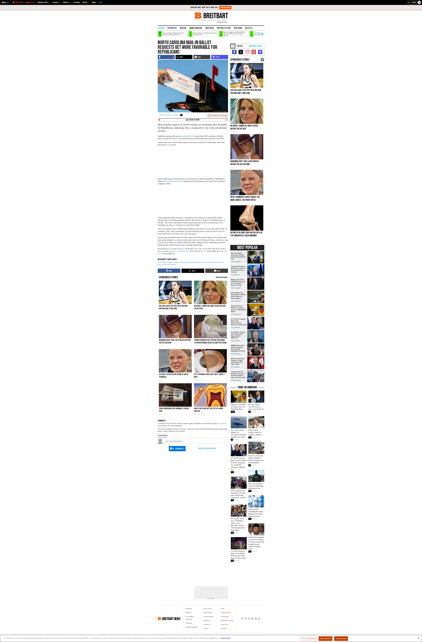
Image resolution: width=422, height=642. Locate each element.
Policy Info (189, 623)
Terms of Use (207, 608)
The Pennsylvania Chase (173, 181)
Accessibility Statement (190, 618)
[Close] (418, 638)
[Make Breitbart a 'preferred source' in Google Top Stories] (217, 115)
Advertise (206, 620)
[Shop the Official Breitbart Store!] (256, 46)
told (210, 220)
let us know (221, 423)
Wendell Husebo (164, 115)
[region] (211, 638)
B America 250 (42, 2)
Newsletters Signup (227, 620)
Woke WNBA (238, 28)
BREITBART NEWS (171, 618)
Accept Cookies (341, 638)
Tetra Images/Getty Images (220, 111)
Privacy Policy (207, 612)
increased (185, 136)
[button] (5, 2)
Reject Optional (325, 638)
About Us (188, 612)
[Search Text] (408, 2)
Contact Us (206, 624)
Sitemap (223, 628)
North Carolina (218, 262)
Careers (205, 628)
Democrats (177, 262)
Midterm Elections (224, 28)
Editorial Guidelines (192, 627)
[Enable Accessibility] (419, 2)
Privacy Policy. (225, 638)
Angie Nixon (209, 28)
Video (94, 2)
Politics (170, 262)
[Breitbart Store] (101, 2)
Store (222, 608)
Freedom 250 (172, 28)
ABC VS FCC (249, 28)
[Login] (414, 2)
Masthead (189, 608)
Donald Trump (187, 262)
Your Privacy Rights (309, 638)
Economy (77, 2)
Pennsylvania (162, 264)
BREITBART (215, 16)
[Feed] (259, 618)
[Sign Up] (225, 7)
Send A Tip (224, 624)
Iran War (183, 28)
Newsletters (30, 2)
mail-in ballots (208, 262)
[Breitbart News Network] (232, 46)
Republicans (171, 264)
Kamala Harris (197, 262)
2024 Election (162, 262)
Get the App (224, 616)
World (85, 2)
